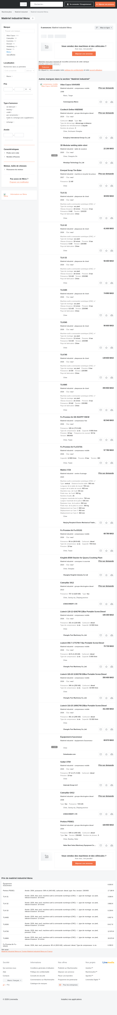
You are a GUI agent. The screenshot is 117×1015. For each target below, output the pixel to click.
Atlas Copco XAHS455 (70, 85)
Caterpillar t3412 (67, 793)
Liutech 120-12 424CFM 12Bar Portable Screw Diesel (83, 612)
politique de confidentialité (74, 70)
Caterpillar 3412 (67, 583)
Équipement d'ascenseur (71, 737)
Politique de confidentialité (39, 972)
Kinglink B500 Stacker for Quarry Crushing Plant (81, 558)
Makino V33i (65, 470)
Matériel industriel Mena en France (39, 951)
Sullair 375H (65, 762)
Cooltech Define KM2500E (71, 110)
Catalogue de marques (38, 983)
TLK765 (63, 355)
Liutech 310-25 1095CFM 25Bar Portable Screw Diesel (83, 706)
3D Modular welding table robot (73, 145)
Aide (4, 972)
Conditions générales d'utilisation (42, 968)
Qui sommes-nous (9, 968)
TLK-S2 (63, 225)
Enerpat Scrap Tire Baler (71, 170)
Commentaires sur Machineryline (42, 980)
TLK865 (63, 385)
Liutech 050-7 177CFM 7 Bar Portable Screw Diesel (82, 643)
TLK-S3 (63, 258)
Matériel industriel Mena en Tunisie (14, 951)
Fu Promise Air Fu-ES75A (71, 447)
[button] (106, 102)
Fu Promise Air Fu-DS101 (71, 530)
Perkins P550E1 (67, 822)
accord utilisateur (96, 70)
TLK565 (63, 322)
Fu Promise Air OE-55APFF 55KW (74, 417)
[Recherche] (32, 4)
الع (4, 985)
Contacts (6, 976)
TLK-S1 (63, 193)
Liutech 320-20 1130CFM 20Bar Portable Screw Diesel (83, 674)
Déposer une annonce (84, 54)
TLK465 (63, 290)
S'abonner (45, 67)
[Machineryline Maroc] (10, 4)
